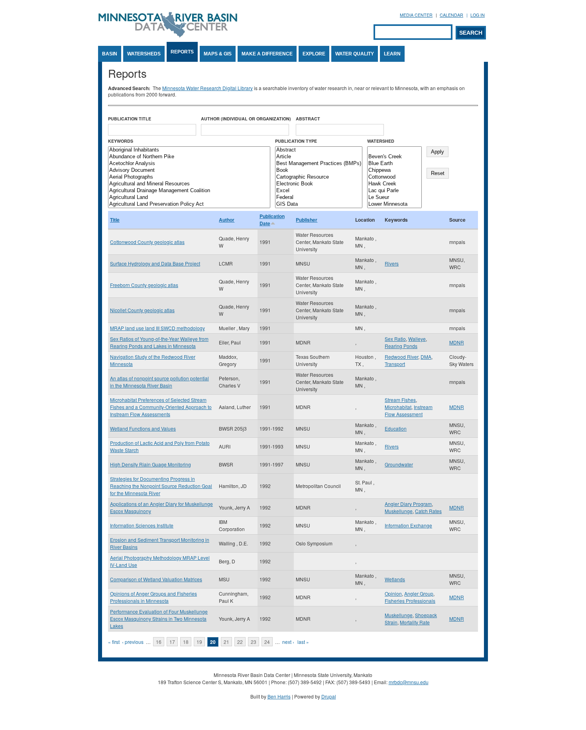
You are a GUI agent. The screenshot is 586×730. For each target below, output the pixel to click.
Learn (392, 54)
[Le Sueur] (394, 197)
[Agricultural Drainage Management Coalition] (189, 190)
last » (303, 641)
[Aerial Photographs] (189, 177)
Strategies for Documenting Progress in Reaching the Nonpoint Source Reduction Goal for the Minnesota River (161, 485)
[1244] (394, 150)
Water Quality (354, 54)
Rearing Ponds (401, 345)
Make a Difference (267, 54)
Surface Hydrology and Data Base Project (155, 263)
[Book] (318, 170)
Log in (477, 15)
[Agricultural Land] (189, 197)
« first (114, 641)
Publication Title (129, 119)
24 (267, 641)
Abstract (308, 119)
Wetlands (395, 579)
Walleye (417, 338)
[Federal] (318, 197)
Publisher (306, 219)
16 (158, 641)
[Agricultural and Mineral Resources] (189, 184)
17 (172, 641)
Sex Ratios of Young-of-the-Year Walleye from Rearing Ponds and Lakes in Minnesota (159, 342)
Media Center (416, 15)
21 (226, 641)
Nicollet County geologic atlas (142, 310)
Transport (395, 363)
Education (396, 428)
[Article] (318, 156)
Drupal (328, 696)
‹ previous (133, 641)
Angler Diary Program (408, 503)
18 (186, 641)
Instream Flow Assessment (409, 410)
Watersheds (144, 54)
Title (115, 219)
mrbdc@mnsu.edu (409, 682)
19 (199, 641)
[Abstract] (318, 150)
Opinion (393, 593)
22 (240, 641)
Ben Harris (279, 696)
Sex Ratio (395, 338)
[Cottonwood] (394, 177)
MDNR (456, 342)
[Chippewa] (394, 170)
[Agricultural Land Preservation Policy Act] (189, 204)
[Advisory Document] (189, 170)
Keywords (120, 141)
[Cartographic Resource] (318, 177)
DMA (426, 356)
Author (226, 219)
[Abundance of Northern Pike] (189, 156)
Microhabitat (398, 406)
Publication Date (272, 220)
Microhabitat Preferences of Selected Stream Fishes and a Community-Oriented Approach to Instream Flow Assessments (161, 406)
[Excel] (318, 190)
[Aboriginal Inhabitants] (189, 150)
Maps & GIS (218, 54)
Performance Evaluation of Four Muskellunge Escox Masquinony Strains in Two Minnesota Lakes (159, 618)
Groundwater (399, 464)
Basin (109, 54)
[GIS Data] (318, 204)
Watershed (380, 141)
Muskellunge (399, 511)
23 (253, 641)
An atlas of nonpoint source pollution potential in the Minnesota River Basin (159, 382)
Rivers (392, 263)
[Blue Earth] (394, 163)
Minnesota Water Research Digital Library (207, 88)
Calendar (451, 15)
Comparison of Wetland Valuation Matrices (156, 579)
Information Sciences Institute (141, 525)
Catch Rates (428, 511)
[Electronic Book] (318, 184)
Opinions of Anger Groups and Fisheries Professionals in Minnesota (153, 597)
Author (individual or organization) (246, 119)
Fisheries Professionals (410, 600)
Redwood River (401, 356)
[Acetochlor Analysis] (189, 163)
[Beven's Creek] (394, 156)
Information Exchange (408, 525)
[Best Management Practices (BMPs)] (318, 163)
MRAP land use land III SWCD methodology (157, 328)
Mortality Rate (415, 622)
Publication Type (296, 141)
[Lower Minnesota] (394, 204)
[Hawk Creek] (394, 184)
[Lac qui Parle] (394, 190)
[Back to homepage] (168, 35)
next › (288, 641)
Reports (182, 52)
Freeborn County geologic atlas (144, 284)
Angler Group (418, 593)
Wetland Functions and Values (143, 428)
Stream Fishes (400, 399)
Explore (314, 54)
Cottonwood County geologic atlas (147, 241)
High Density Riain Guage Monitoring (150, 464)
